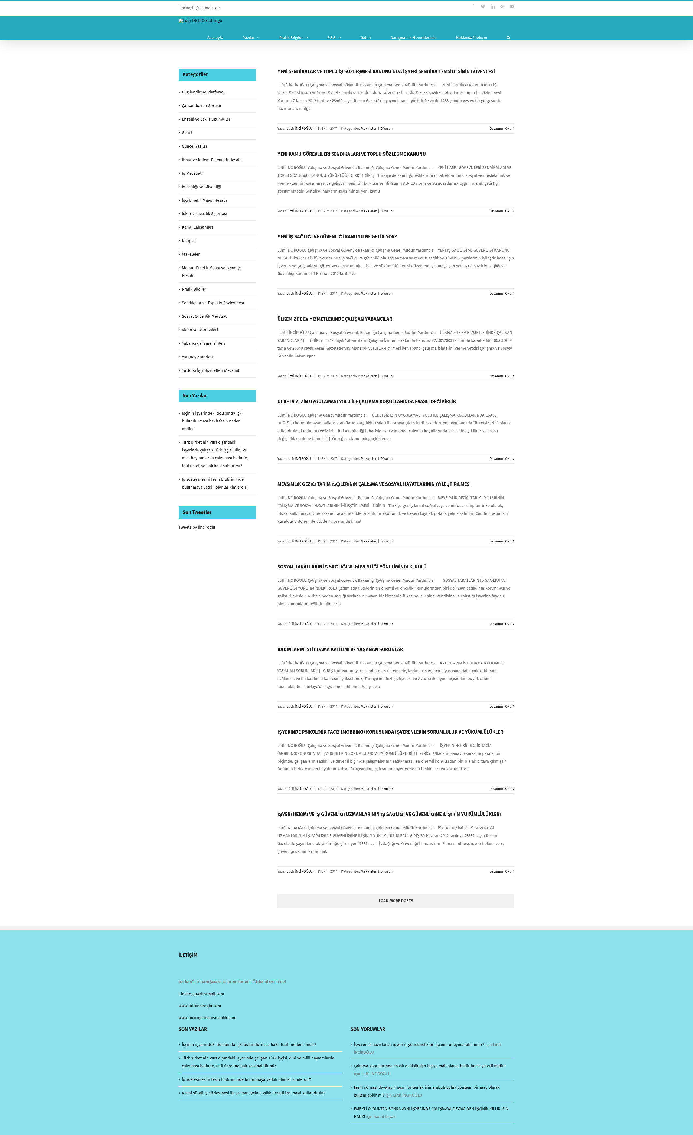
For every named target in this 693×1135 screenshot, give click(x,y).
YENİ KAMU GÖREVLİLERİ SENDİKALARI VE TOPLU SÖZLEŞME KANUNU (351, 154)
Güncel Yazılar (194, 146)
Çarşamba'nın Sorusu (201, 105)
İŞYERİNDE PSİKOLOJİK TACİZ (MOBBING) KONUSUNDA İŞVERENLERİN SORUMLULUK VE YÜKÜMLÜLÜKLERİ (391, 732)
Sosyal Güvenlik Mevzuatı (205, 316)
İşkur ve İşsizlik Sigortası (204, 213)
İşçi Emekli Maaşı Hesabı (204, 200)
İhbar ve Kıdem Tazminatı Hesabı (212, 159)
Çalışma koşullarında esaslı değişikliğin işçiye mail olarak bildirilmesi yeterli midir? (430, 1066)
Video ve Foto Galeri (200, 329)
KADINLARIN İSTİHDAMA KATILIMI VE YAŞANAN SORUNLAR (340, 649)
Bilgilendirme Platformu (204, 92)
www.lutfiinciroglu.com (200, 1005)
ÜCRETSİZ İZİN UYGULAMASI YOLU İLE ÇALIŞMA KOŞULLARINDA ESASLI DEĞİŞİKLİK (366, 402)
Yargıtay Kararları (197, 357)
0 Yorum (387, 128)
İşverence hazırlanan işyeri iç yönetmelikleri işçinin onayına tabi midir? (419, 1044)
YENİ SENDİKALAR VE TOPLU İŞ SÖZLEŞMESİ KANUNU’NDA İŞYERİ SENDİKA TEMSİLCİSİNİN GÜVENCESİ (386, 71)
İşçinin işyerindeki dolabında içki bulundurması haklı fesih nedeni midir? (212, 421)
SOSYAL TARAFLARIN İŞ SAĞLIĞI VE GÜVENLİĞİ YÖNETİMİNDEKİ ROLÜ (352, 567)
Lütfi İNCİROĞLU (300, 128)
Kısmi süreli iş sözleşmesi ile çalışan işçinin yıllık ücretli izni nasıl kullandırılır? (254, 1093)
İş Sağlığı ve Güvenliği (201, 186)
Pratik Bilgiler (194, 289)
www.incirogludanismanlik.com (207, 1017)
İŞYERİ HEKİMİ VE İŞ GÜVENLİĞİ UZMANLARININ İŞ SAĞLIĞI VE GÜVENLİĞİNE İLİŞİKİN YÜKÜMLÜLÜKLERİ (389, 814)
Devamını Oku (500, 128)
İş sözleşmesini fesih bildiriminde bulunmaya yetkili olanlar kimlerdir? (246, 1079)
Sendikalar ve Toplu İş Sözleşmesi (213, 302)
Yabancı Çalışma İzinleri (203, 343)
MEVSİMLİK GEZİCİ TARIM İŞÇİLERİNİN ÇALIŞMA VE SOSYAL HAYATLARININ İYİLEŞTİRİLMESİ (374, 484)
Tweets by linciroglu (197, 527)
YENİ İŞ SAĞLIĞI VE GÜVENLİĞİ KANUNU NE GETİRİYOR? (337, 237)
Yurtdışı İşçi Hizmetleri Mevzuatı (211, 370)
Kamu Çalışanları (197, 227)
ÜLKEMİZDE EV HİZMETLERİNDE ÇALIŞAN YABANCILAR (334, 319)
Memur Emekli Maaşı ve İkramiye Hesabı (212, 271)
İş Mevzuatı (192, 173)
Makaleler (369, 128)
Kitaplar (189, 240)
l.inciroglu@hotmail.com (200, 8)
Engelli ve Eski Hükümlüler (206, 119)
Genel (187, 132)
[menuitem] (221, 38)
